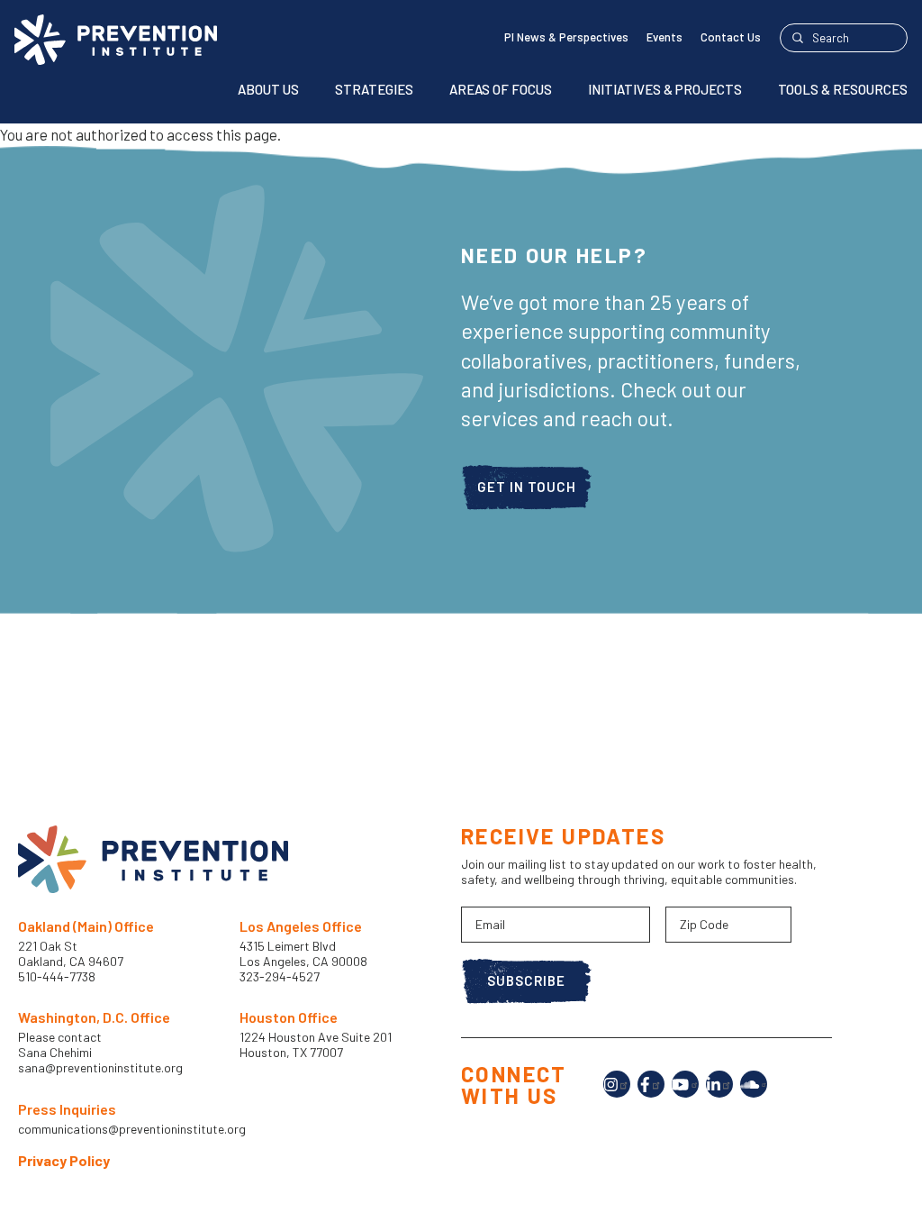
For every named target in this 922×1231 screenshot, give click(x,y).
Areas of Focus (500, 89)
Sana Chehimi (55, 1052)
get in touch (526, 487)
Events (664, 37)
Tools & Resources (843, 89)
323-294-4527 (280, 976)
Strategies (374, 89)
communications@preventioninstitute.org (132, 1129)
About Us (268, 89)
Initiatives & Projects (665, 89)
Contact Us (731, 37)
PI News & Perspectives (566, 37)
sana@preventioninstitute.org (100, 1068)
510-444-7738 (58, 976)
